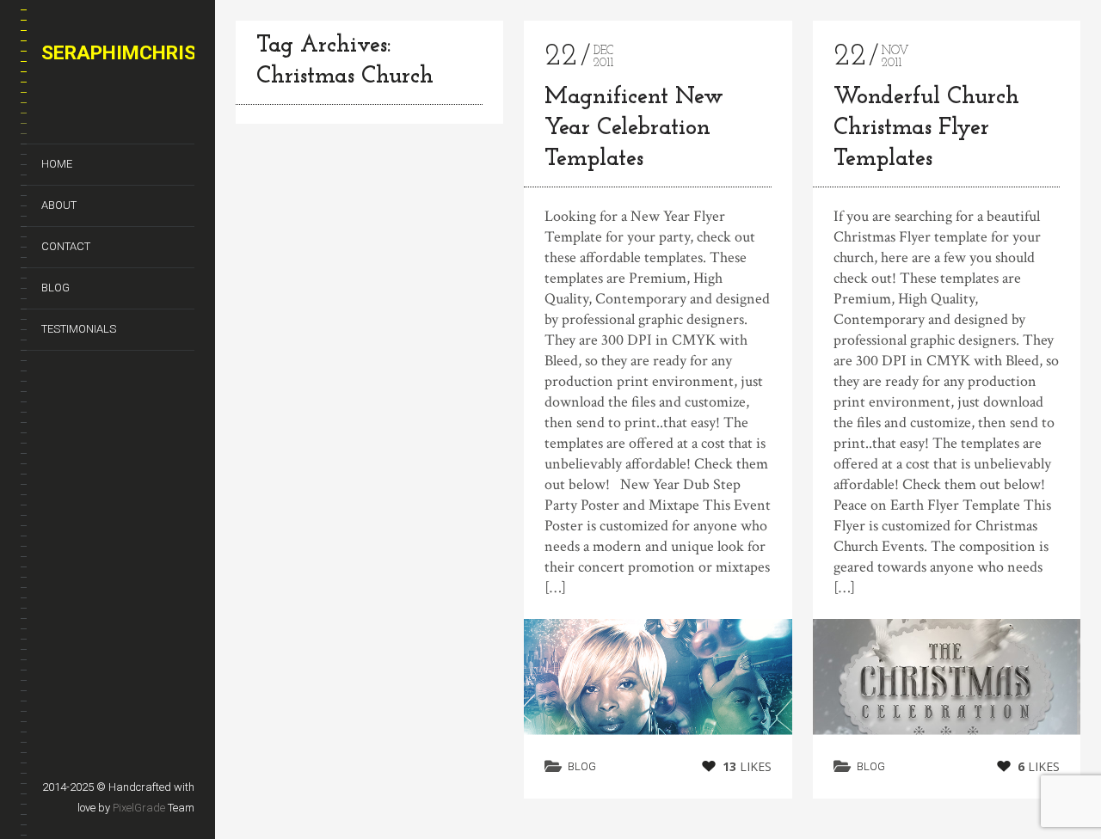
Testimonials (78, 328)
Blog (55, 287)
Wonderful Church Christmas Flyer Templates (926, 128)
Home (56, 163)
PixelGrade (139, 807)
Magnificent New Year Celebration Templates (633, 128)
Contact (65, 246)
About (59, 205)
